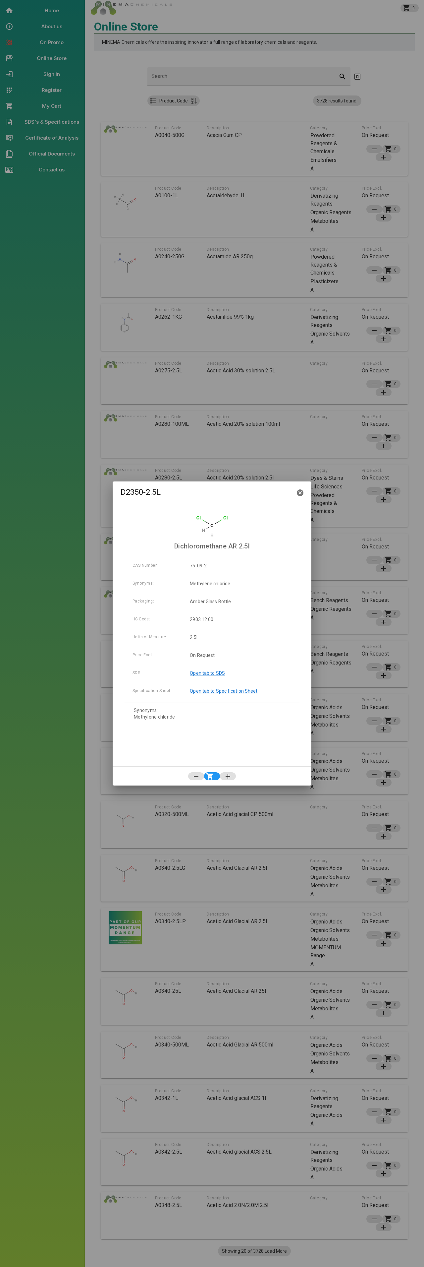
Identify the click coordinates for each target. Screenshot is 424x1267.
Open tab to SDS (207, 673)
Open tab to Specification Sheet (223, 691)
